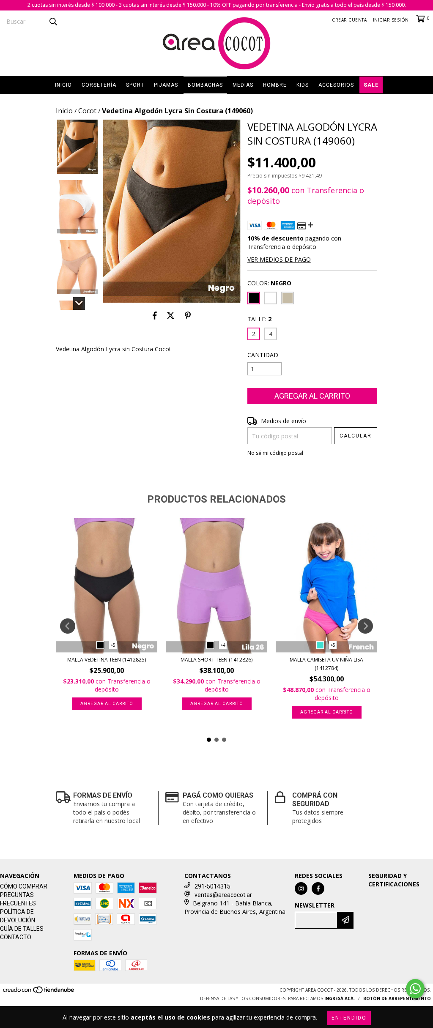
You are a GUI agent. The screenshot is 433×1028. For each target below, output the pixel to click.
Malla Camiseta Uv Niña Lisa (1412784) (326, 664)
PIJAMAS (166, 85)
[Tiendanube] (39, 992)
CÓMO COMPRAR (23, 886)
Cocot (87, 111)
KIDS (302, 85)
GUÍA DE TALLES (22, 928)
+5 (113, 645)
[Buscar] (52, 21)
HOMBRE (275, 85)
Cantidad (262, 355)
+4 (223, 645)
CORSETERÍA (99, 85)
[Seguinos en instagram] (301, 888)
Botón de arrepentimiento (397, 998)
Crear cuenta (349, 20)
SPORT (135, 85)
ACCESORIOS (336, 85)
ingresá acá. (339, 998)
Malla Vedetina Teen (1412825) (106, 659)
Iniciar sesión (391, 20)
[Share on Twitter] (171, 315)
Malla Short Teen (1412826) (216, 659)
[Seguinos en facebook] (318, 888)
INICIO (63, 85)
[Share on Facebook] (155, 315)
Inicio (64, 110)
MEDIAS (243, 85)
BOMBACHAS (205, 85)
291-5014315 (212, 886)
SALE (371, 85)
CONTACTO (15, 937)
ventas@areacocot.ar (223, 894)
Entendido (349, 1018)
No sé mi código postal (275, 453)
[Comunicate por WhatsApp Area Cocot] (415, 988)
